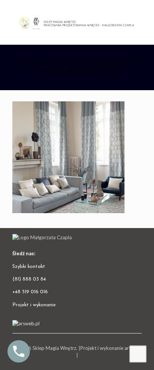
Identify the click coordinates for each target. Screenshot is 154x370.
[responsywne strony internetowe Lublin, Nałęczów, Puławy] (26, 323)
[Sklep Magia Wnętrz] (77, 22)
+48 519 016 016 (30, 292)
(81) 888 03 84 (29, 279)
